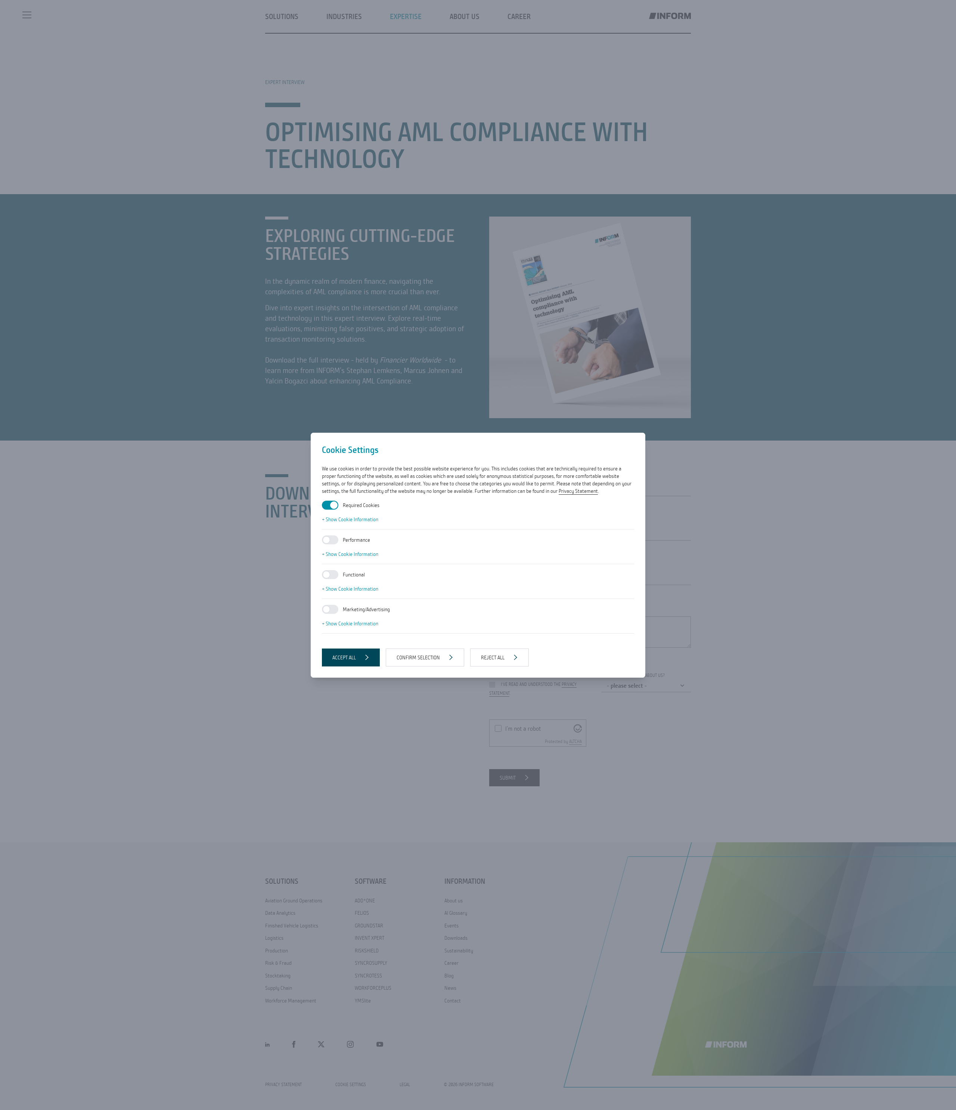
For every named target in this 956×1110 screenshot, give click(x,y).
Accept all (344, 657)
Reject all (493, 657)
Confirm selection (418, 657)
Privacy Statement (578, 491)
